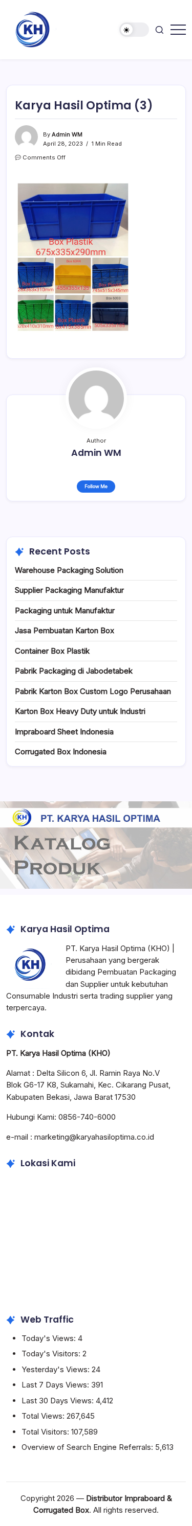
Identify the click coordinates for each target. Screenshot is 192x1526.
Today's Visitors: (52, 1353)
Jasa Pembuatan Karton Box (64, 630)
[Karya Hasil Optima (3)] (73, 256)
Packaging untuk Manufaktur (65, 610)
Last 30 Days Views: (59, 1400)
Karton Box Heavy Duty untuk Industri (80, 711)
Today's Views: (50, 1338)
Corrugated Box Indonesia (60, 751)
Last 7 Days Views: (56, 1385)
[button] (134, 29)
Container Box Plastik (52, 651)
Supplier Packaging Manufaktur (69, 590)
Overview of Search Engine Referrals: (88, 1447)
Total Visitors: (46, 1432)
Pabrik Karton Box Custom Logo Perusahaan (93, 691)
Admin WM (67, 134)
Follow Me (96, 486)
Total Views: (44, 1416)
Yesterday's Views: (57, 1369)
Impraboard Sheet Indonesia (64, 731)
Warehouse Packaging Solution (69, 570)
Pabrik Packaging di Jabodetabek (74, 671)
